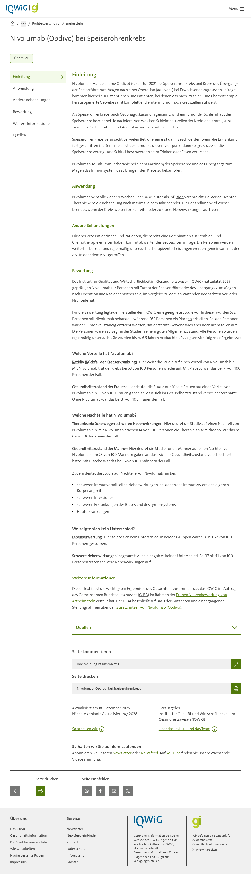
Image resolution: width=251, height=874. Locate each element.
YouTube (173, 753)
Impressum (18, 862)
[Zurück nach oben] (236, 811)
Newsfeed (149, 753)
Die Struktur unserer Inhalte (30, 842)
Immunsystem (103, 170)
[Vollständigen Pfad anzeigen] (23, 24)
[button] (87, 791)
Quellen (19, 135)
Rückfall (93, 362)
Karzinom (156, 164)
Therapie (79, 203)
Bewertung (22, 111)
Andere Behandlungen (31, 99)
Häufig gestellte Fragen (27, 855)
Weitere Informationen (32, 123)
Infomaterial (76, 855)
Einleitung (21, 76)
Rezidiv (78, 362)
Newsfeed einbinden (82, 835)
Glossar (72, 862)
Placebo (185, 318)
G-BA (143, 594)
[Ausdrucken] (40, 791)
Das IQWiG (18, 829)
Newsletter (122, 753)
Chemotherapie (224, 96)
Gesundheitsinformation (28, 835)
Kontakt (72, 842)
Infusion (177, 196)
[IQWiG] (148, 822)
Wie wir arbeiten (22, 848)
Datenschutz (76, 848)
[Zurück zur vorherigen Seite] (15, 791)
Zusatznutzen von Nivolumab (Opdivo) (148, 607)
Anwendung (23, 88)
